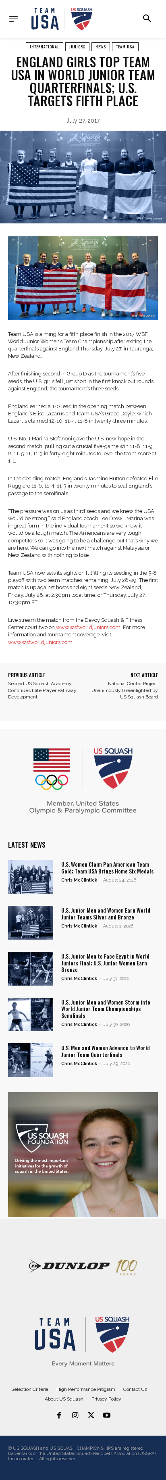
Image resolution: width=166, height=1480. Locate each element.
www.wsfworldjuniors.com (88, 627)
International (44, 47)
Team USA (125, 47)
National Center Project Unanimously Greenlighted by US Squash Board (124, 690)
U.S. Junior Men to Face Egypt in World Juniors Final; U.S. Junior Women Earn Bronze (105, 963)
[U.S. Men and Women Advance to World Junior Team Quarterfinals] (30, 1060)
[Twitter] (91, 1416)
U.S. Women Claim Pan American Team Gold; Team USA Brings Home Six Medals (107, 867)
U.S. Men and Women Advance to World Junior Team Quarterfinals (105, 1051)
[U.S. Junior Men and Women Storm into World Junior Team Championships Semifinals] (30, 1015)
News (100, 47)
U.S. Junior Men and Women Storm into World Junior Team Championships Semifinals (105, 1009)
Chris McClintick (79, 880)
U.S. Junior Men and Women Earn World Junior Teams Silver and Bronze (105, 913)
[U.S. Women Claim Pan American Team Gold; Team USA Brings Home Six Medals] (30, 877)
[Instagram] (75, 1416)
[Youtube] (107, 1416)
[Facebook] (59, 1416)
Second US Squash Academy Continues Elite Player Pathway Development (42, 690)
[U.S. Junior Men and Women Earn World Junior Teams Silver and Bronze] (30, 923)
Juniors (77, 47)
